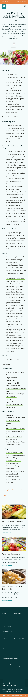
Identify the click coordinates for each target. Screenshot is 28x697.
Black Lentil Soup (17, 265)
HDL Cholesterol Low (13, 479)
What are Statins (12, 380)
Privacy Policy (17, 666)
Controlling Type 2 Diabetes (15, 428)
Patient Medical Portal (18, 664)
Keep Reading (7, 533)
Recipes (15, 621)
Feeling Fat (9, 415)
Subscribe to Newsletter (19, 617)
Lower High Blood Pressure (19, 650)
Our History (5, 674)
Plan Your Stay (5, 642)
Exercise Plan (5, 666)
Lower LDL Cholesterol (18, 646)
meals (20, 490)
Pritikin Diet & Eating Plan (8, 664)
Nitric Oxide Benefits (13, 477)
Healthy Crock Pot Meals (14, 452)
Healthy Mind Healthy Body (15, 418)
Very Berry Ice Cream (13, 359)
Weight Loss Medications (19, 654)
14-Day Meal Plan (9, 490)
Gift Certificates (6, 646)
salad (5, 495)
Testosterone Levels (13, 445)
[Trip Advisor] (7, 685)
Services (4, 644)
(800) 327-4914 (5, 1)
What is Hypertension (13, 426)
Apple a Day (10, 402)
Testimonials (16, 625)
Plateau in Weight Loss (14, 458)
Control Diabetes (17, 648)
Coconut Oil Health (12, 383)
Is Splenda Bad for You (13, 460)
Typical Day (5, 648)
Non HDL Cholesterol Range (15, 442)
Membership (16, 662)
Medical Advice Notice (7, 691)
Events (4, 672)
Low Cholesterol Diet (13, 386)
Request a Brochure (6, 621)
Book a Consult (5, 619)
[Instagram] (11, 685)
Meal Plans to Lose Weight (15, 394)
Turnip (8, 399)
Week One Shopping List (11, 554)
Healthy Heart (17, 644)
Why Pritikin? (5, 662)
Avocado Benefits (12, 439)
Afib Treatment (11, 396)
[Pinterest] (15, 685)
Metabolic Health (17, 652)
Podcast (16, 623)
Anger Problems (11, 378)
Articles (15, 619)
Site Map (20, 691)
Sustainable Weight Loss (19, 642)
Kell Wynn (13, 47)
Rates (4, 670)
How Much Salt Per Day (14, 437)
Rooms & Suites (6, 650)
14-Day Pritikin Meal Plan (12, 521)
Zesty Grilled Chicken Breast (15, 278)
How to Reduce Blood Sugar (15, 455)
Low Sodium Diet (12, 463)
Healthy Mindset (6, 668)
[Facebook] (4, 685)
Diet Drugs (10, 482)
